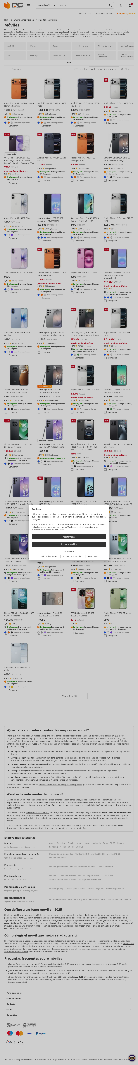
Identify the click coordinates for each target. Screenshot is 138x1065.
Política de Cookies (49, 556)
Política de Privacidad (72, 556)
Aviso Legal (93, 556)
